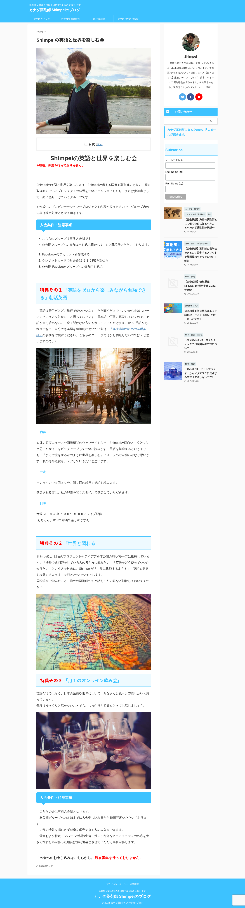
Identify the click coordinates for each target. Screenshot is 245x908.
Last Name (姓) (174, 171)
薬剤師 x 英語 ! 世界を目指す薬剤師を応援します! (122, 891)
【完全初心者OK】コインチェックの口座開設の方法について (200, 343)
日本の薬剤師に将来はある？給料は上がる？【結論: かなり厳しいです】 (200, 314)
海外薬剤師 (99, 18)
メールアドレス (174, 159)
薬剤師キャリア (42, 18)
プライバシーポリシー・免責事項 (122, 884)
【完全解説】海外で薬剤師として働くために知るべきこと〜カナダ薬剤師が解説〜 (200, 223)
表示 (100, 144)
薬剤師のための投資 (127, 18)
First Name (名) (174, 183)
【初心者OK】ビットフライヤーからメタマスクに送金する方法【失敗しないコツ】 (200, 373)
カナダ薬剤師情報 (70, 18)
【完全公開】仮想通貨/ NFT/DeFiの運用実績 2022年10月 (200, 285)
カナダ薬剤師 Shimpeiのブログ (54, 10)
